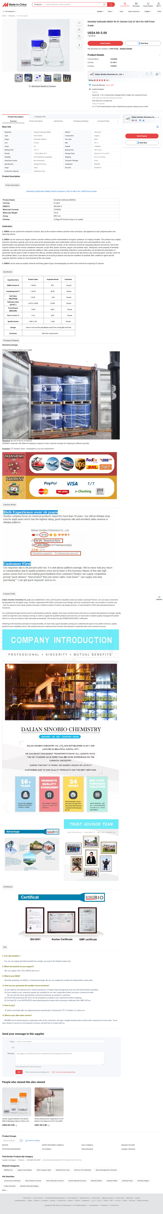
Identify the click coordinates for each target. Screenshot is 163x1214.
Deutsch (77, 1200)
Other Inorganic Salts (43, 1170)
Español (36, 1200)
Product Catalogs (33, 1140)
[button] (113, 121)
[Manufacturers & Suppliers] (14, 4)
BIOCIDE (5, 1145)
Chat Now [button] (144, 43)
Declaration (104, 1205)
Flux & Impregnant (22, 16)
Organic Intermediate (24, 1170)
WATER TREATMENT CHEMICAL (53, 1145)
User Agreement (94, 1205)
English (29, 1200)
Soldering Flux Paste (63, 1170)
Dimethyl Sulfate (96, 1181)
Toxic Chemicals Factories (55, 1181)
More (4, 1190)
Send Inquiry (105, 43)
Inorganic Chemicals (128, 1149)
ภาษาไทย (118, 1200)
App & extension (133, 11)
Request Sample (126, 49)
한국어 (99, 1200)
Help (121, 11)
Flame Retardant (87, 1149)
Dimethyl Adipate (143, 1181)
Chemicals (11, 16)
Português (44, 1200)
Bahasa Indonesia (143, 1200)
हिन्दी (111, 1200)
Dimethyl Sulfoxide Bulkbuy (29, 1186)
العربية (93, 1200)
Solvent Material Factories (77, 1181)
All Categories (10, 11)
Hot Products (27, 1198)
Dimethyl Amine (127, 1181)
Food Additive (46, 1149)
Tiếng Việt (132, 1200)
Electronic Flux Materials (82, 1170)
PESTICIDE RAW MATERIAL (11, 1149)
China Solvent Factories (33, 1181)
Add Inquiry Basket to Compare (43, 86)
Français (52, 1200)
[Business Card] (158, 126)
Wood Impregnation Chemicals (106, 1170)
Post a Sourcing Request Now (63, 1072)
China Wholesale (72, 1198)
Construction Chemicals (12, 1181)
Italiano (70, 1200)
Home (4, 16)
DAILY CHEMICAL (87, 1145)
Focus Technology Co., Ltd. (67, 1205)
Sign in (158, 6)
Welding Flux (8, 1170)
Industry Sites (96, 1198)
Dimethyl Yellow (112, 1181)
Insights (137, 1198)
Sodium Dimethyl (10, 1186)
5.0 (133, 120)
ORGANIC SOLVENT (128, 1145)
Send (19, 1072)
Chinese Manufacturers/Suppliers (55, 1198)
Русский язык (62, 1200)
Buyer (110, 11)
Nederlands (85, 1200)
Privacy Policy (114, 1205)
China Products (38, 1198)
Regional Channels (107, 1198)
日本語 (106, 1200)
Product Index (120, 1198)
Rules (159, 11)
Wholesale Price (84, 1198)
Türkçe (125, 1200)
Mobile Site (129, 1198)
